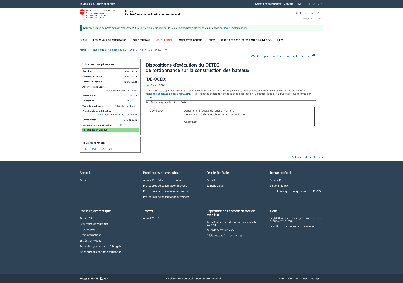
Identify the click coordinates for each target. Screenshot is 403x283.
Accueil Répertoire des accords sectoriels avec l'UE (231, 223)
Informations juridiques (293, 278)
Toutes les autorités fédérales (97, 3)
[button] (110, 39)
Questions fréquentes (268, 3)
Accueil (83, 49)
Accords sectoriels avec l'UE (223, 229)
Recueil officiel (98, 49)
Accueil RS (86, 218)
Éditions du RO (118, 49)
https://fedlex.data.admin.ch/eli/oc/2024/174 (169, 93)
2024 (132, 49)
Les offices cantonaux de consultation (292, 226)
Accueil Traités (151, 218)
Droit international (91, 235)
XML (110, 148)
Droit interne (87, 229)
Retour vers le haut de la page (307, 157)
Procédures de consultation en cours (165, 191)
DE (300, 3)
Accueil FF (212, 180)
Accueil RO (276, 180)
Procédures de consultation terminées (166, 196)
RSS (104, 279)
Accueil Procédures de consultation (164, 180)
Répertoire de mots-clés (94, 223)
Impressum (316, 278)
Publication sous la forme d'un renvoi (117, 114)
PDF (94, 148)
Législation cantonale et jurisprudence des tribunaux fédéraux (295, 219)
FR (305, 3)
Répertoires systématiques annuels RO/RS (295, 191)
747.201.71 (132, 100)
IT (309, 3)
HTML (85, 148)
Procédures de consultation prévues (165, 185)
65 (148, 49)
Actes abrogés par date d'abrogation (102, 246)
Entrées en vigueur (91, 240)
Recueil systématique (234, 27)
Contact (288, 3)
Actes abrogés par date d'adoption (101, 251)
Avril (141, 49)
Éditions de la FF (216, 185)
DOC (102, 148)
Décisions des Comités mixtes (224, 235)
